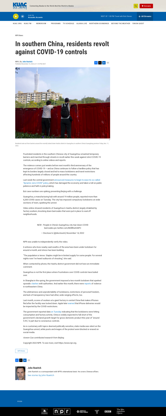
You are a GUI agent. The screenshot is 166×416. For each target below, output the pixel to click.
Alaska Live (81, 23)
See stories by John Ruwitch (41, 375)
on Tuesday (56, 312)
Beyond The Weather (120, 23)
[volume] (23, 16)
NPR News (19, 35)
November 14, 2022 (75, 233)
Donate (147, 6)
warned (71, 303)
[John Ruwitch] (20, 373)
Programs (56, 23)
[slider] (26, 16)
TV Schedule (68, 23)
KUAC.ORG (17, 23)
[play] (16, 16)
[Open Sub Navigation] (33, 23)
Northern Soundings (99, 23)
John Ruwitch (27, 61)
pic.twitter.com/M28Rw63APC (67, 228)
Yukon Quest (138, 23)
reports (87, 283)
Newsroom (41, 23)
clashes (35, 283)
